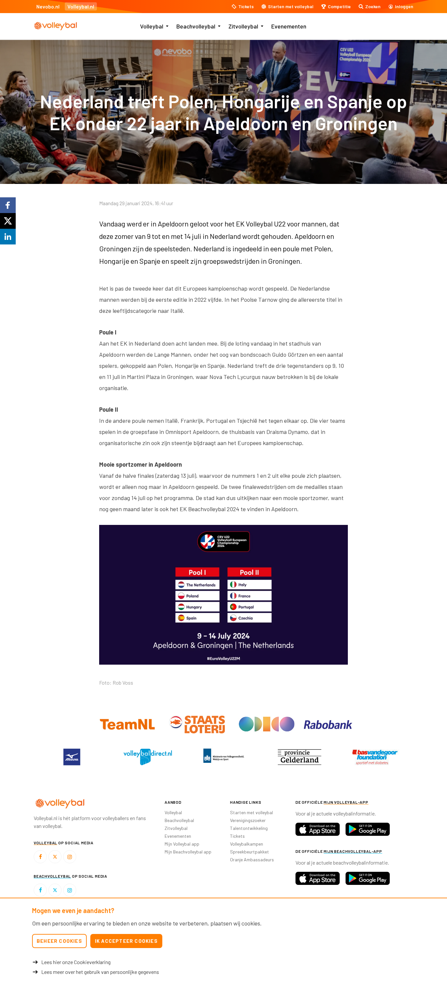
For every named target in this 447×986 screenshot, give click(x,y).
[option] (223, 597)
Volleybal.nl (80, 6)
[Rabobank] (328, 724)
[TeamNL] (128, 724)
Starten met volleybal (251, 812)
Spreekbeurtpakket (249, 851)
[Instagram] (69, 856)
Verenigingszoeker (248, 820)
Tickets (237, 836)
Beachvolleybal (195, 26)
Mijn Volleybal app (182, 844)
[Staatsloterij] (197, 724)
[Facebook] (40, 856)
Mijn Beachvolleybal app (188, 851)
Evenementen (288, 26)
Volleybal (151, 26)
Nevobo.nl (48, 6)
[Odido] (267, 724)
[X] (55, 856)
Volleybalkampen (246, 844)
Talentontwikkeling (249, 828)
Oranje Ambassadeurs (252, 859)
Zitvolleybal (243, 26)
